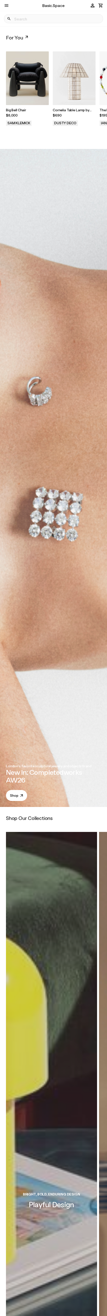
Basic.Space (53, 5)
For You (14, 37)
